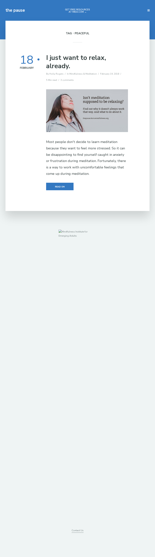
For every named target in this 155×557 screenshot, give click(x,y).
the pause (15, 10)
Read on (60, 186)
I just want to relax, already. (76, 62)
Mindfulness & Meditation (83, 73)
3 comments (67, 80)
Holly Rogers (56, 73)
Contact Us (78, 530)
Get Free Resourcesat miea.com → (77, 10)
